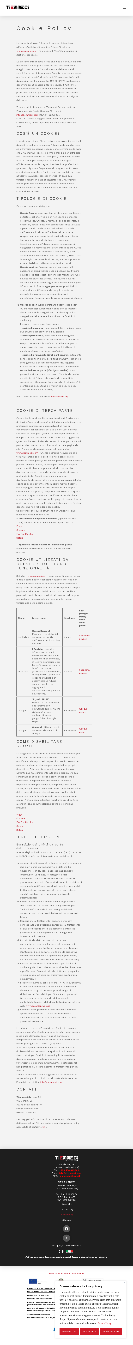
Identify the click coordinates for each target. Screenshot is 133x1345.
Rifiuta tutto (89, 1331)
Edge (19, 526)
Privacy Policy (104, 1323)
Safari (19, 538)
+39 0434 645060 (69, 1170)
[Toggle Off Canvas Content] (124, 7)
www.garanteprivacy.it (38, 1006)
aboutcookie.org (59, 396)
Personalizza (69, 1331)
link (44, 1127)
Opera (19, 826)
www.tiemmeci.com (27, 453)
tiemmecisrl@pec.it (69, 1176)
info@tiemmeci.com (27, 115)
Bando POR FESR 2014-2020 (66, 1273)
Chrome (20, 530)
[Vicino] (124, 1282)
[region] (91, 1310)
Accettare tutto (111, 1331)
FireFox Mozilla (24, 534)
